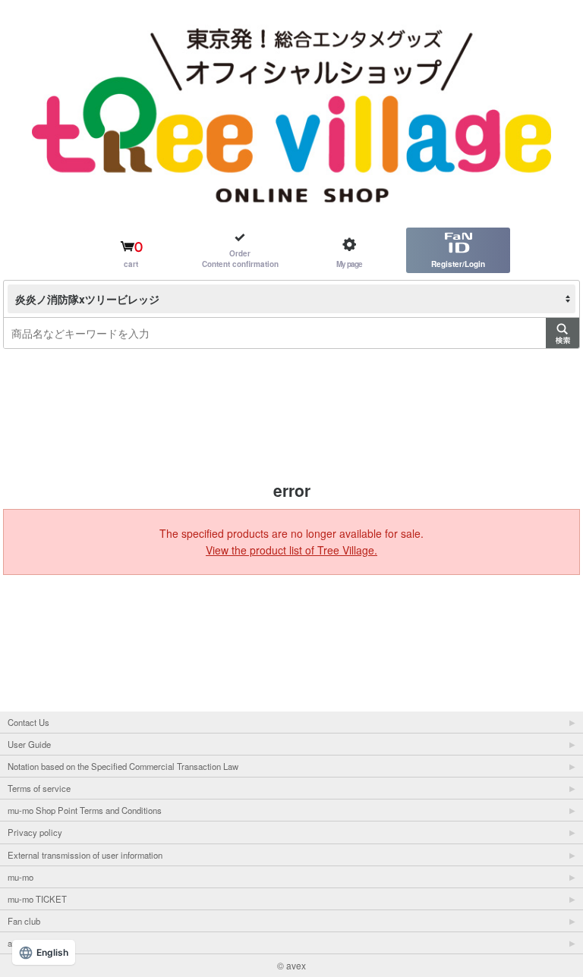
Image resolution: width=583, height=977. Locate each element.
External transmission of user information (85, 855)
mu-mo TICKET (37, 899)
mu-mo (20, 877)
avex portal (28, 943)
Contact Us (28, 722)
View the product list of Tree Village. (291, 550)
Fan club (24, 921)
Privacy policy (35, 832)
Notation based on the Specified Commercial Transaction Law (123, 766)
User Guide (29, 744)
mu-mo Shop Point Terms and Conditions (85, 810)
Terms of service (39, 788)
